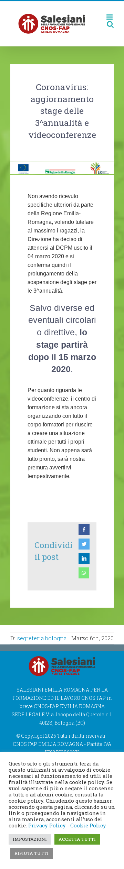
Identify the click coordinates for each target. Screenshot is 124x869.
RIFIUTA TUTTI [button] (31, 853)
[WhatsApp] (84, 573)
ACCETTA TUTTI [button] (77, 839)
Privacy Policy (47, 825)
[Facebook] (84, 529)
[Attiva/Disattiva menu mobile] (110, 17)
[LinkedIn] (84, 558)
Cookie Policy (88, 825)
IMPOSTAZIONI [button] (30, 839)
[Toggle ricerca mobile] (110, 24)
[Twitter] (84, 544)
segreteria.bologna (42, 638)
